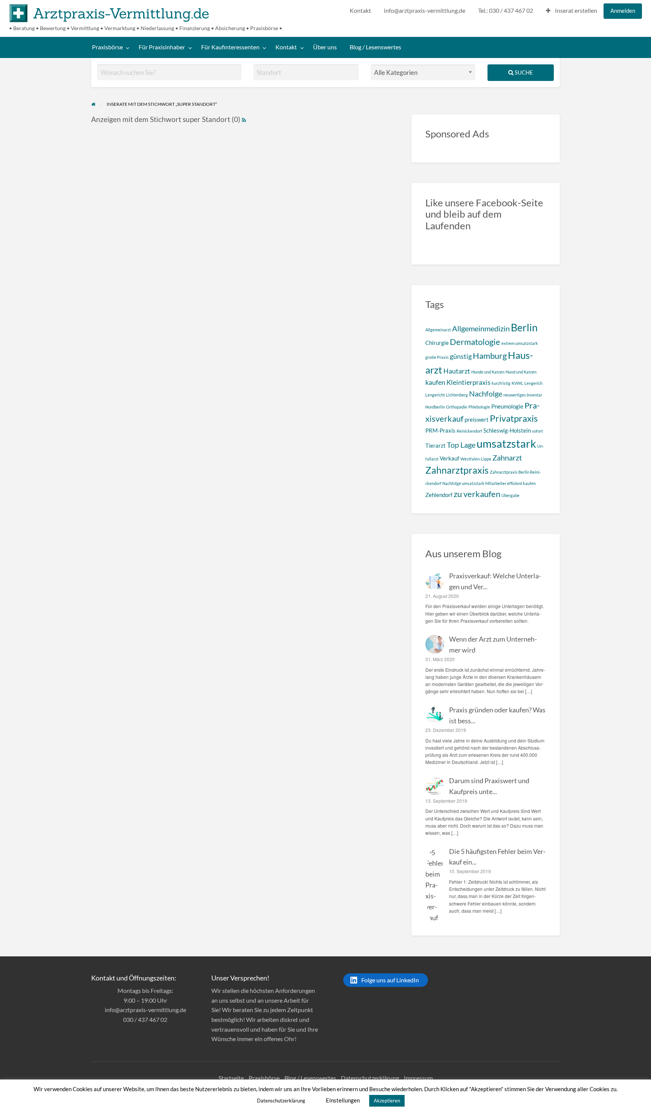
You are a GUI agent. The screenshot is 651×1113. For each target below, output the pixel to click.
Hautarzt (456, 371)
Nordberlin (435, 406)
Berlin (524, 327)
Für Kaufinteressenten (230, 47)
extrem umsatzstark (519, 343)
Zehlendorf (438, 494)
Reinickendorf (469, 430)
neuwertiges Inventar (522, 394)
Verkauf (449, 458)
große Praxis (437, 357)
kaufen (435, 382)
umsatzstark (506, 443)
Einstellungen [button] (343, 1100)
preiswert (477, 419)
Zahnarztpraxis (457, 470)
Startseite (231, 1077)
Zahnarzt (507, 457)
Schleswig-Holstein (507, 430)
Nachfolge (485, 393)
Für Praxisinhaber (162, 47)
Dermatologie (475, 342)
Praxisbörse (107, 47)
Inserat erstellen (575, 10)
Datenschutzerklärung (370, 1077)
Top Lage (461, 444)
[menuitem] (360, 11)
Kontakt (360, 10)
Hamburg (490, 356)
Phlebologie (479, 406)
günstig (461, 356)
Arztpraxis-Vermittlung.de (121, 13)
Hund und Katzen (521, 371)
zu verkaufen (477, 494)
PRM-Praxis (440, 430)
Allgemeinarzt (438, 329)
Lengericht (435, 394)
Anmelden (622, 10)
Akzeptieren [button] (387, 1101)
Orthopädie (456, 406)
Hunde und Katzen (487, 371)
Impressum (418, 1077)
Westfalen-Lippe (475, 458)
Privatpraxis (514, 418)
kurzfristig (501, 383)
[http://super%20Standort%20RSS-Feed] (244, 119)
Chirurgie (437, 342)
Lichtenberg (457, 394)
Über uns (325, 47)
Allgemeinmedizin (481, 328)
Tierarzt (435, 445)
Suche (523, 72)
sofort (537, 430)
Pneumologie (507, 406)
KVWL (517, 383)
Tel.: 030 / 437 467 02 (505, 10)
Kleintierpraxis (468, 382)
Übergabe (510, 495)
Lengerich (533, 383)
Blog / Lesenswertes (375, 47)
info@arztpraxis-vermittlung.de (424, 10)
